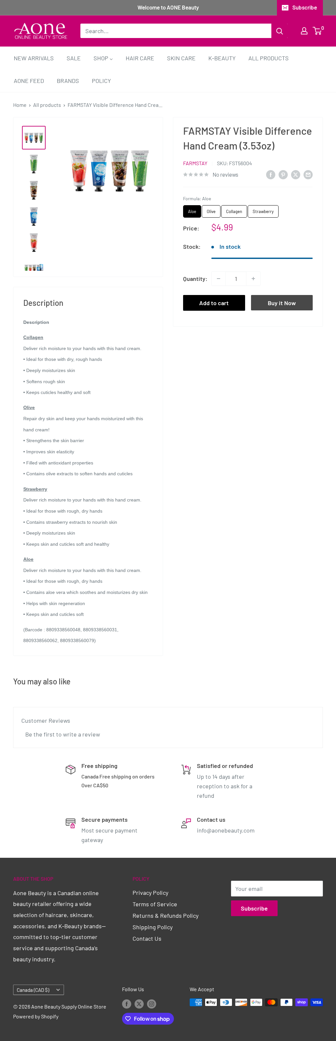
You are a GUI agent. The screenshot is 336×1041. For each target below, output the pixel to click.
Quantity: (195, 278)
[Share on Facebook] (270, 174)
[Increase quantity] (253, 278)
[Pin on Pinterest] (283, 174)
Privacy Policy (150, 892)
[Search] (279, 31)
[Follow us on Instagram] (151, 1003)
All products (47, 105)
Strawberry (263, 209)
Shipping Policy (153, 927)
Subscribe (304, 7)
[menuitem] (33, 58)
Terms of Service (155, 904)
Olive (211, 209)
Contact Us (147, 938)
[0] (317, 31)
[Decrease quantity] (218, 278)
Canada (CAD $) (33, 990)
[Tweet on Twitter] (295, 174)
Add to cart (214, 302)
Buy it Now (282, 302)
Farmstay (195, 163)
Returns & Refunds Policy (166, 915)
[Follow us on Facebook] (126, 1003)
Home (20, 105)
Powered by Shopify (35, 1016)
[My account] (304, 30)
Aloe (192, 209)
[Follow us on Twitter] (139, 1003)
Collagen (234, 209)
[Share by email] (308, 174)
